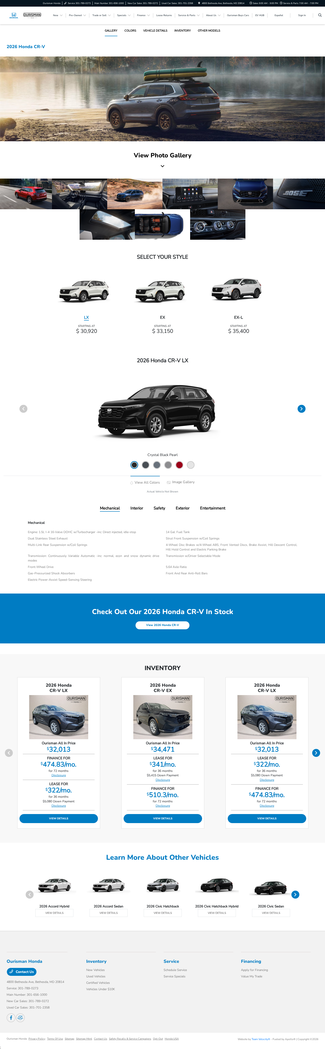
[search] (320, 15)
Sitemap (69, 1039)
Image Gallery (183, 482)
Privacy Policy (37, 1039)
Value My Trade (251, 976)
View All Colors (147, 482)
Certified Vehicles (98, 983)
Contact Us (24, 971)
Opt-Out (158, 1039)
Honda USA (172, 1039)
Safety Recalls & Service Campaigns (130, 1039)
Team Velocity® (261, 1039)
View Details (58, 818)
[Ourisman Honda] (27, 15)
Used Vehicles (95, 976)
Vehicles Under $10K (100, 989)
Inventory (96, 961)
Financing (251, 961)
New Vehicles (95, 970)
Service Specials (174, 976)
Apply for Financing (254, 970)
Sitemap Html (84, 1039)
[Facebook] (11, 1017)
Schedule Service (175, 970)
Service (171, 961)
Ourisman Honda (17, 1039)
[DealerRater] (20, 1017)
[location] (199, 3)
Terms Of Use (55, 1039)
